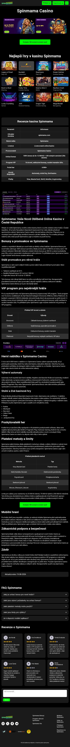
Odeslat (6, 700)
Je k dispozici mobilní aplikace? (16, 618)
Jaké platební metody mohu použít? (17, 606)
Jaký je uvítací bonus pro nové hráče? (18, 595)
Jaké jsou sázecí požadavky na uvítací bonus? (22, 600)
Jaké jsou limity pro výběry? (14, 612)
